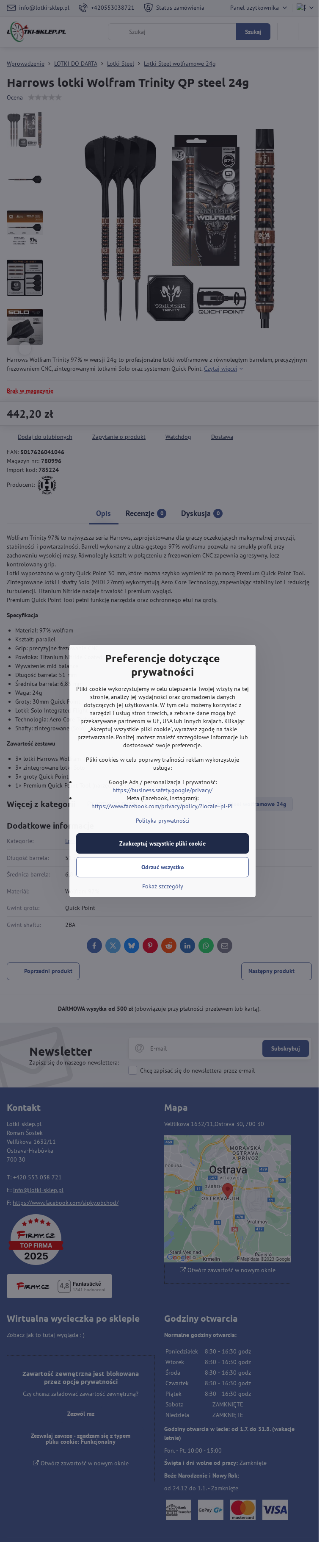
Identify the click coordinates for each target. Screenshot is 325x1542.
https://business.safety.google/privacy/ (162, 790)
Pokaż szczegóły (162, 886)
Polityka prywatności (163, 820)
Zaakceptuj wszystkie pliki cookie (162, 843)
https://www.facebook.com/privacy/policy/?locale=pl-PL (162, 806)
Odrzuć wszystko (162, 867)
